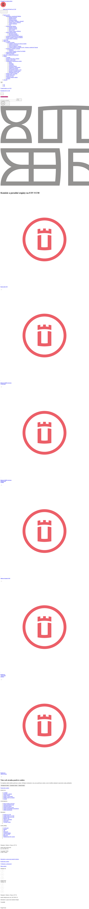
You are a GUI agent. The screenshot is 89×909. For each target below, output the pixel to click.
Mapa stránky (4, 866)
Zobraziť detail (21, 785)
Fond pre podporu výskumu (15, 46)
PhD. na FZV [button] (12, 30)
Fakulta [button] (5, 56)
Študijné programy (13, 17)
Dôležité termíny (12, 18)
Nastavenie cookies (5, 788)
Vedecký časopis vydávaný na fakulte (17, 51)
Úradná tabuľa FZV (10, 74)
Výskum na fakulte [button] (10, 42)
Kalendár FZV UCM (5, 90)
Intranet (5, 829)
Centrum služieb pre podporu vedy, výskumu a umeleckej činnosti (23, 47)
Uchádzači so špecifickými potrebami (14, 36)
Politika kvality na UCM (8, 817)
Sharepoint (5, 831)
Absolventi (5, 40)
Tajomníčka (11, 64)
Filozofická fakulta (7, 806)
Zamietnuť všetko (13, 785)
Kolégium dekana (13, 66)
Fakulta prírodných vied (8, 804)
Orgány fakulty (6, 795)
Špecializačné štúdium (14, 35)
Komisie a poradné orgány (15, 71)
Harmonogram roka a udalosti (12, 58)
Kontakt (5, 798)
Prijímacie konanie (13, 20)
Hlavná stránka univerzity (9, 803)
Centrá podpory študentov (12, 38)
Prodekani (11, 63)
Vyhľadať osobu (7, 822)
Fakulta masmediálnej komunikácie (11, 808)
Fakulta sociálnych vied (8, 807)
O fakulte (8, 57)
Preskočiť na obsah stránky (6, 1)
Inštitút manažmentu (7, 809)
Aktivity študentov (13, 23)
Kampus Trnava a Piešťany (15, 22)
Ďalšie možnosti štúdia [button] (11, 32)
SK (4, 84)
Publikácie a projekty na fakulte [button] (13, 48)
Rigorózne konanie (13, 33)
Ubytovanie (5, 820)
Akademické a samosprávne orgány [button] (14, 61)
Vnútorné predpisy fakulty (12, 77)
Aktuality (5, 79)
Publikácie (11, 49)
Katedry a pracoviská (10, 59)
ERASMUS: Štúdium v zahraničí (16, 21)
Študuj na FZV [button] (6, 15)
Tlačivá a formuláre (7, 819)
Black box (5, 835)
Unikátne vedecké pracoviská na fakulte (17, 43)
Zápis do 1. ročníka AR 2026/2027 (11, 54)
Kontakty (8, 78)
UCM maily (6, 828)
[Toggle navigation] (4, 11)
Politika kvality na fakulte (11, 73)
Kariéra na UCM (10, 76)
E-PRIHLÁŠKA (4, 96)
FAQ (10, 25)
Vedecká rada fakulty (13, 45)
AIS (4, 830)
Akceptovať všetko (5, 785)
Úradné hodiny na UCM (6, 88)
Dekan (10, 62)
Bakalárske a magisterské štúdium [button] (13, 16)
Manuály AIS (6, 818)
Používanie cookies (5, 861)
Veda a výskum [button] (6, 41)
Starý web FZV (6, 834)
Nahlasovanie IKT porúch (9, 836)
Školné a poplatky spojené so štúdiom (14, 37)
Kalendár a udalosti (7, 794)
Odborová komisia (10, 53)
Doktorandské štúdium (11, 52)
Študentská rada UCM (14, 72)
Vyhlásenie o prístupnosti (6, 863)
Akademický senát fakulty (14, 67)
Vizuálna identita (7, 833)
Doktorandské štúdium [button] (11, 26)
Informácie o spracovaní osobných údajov (10, 859)
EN (4, 86)
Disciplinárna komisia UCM (15, 69)
